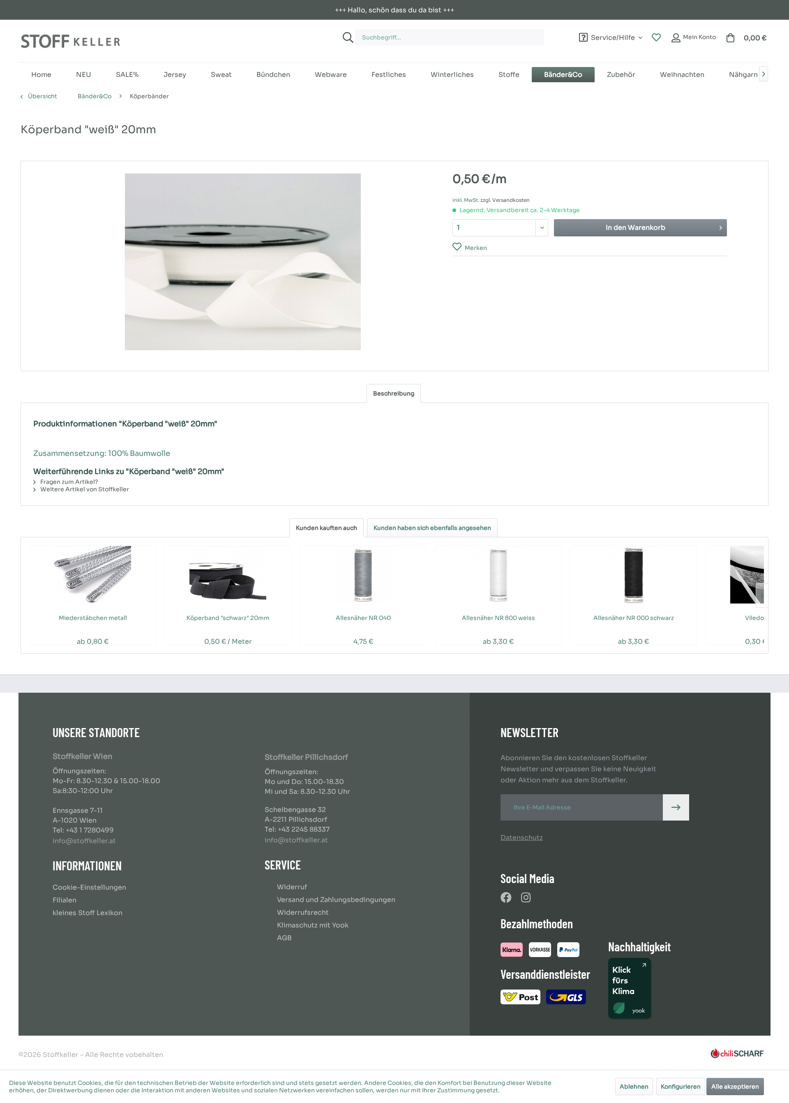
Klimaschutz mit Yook (312, 925)
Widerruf (292, 887)
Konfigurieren (681, 1086)
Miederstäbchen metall (93, 618)
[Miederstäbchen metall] (93, 575)
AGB (284, 938)
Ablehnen (634, 1086)
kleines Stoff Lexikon (87, 913)
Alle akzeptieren (735, 1086)
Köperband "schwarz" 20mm (228, 618)
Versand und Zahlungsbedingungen (336, 899)
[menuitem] (459, 33)
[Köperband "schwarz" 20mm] (228, 575)
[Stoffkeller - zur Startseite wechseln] (70, 41)
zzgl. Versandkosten (505, 200)
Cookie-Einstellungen (89, 887)
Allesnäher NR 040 (363, 618)
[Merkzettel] (656, 38)
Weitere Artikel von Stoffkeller (84, 489)
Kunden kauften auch (326, 528)
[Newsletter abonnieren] (676, 807)
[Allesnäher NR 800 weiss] (498, 575)
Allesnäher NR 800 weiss (498, 618)
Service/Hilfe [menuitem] (613, 36)
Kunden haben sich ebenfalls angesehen (432, 528)
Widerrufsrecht (303, 912)
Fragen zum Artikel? (68, 482)
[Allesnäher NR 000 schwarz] (633, 575)
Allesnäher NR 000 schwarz (633, 618)
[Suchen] (347, 37)
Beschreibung (393, 393)
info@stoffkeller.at (84, 841)
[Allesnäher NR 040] (363, 575)
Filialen (64, 900)
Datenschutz (522, 837)
